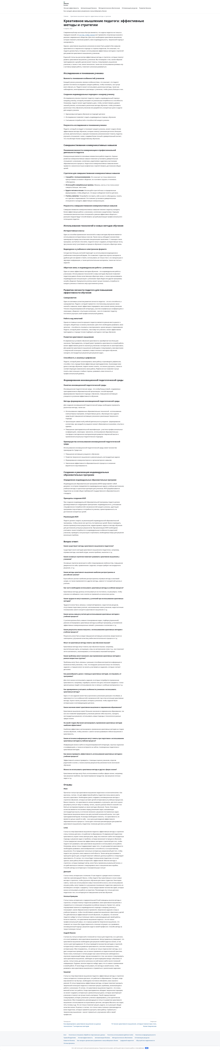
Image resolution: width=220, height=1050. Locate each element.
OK (147, 1048)
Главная (66, 16)
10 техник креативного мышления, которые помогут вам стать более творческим (133, 1024)
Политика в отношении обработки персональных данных (87, 1035)
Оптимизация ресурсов (129, 8)
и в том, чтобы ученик (87, 35)
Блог (65, 1035)
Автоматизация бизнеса (89, 8)
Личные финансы (69, 1043)
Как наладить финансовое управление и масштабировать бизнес (85, 11)
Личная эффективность (71, 8)
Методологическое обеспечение (109, 8)
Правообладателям (70, 1037)
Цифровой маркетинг (127, 1040)
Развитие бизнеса (145, 8)
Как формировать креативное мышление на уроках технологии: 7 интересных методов (82, 1024)
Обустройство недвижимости (145, 1040)
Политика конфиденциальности (145, 1035)
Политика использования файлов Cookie (120, 1035)
